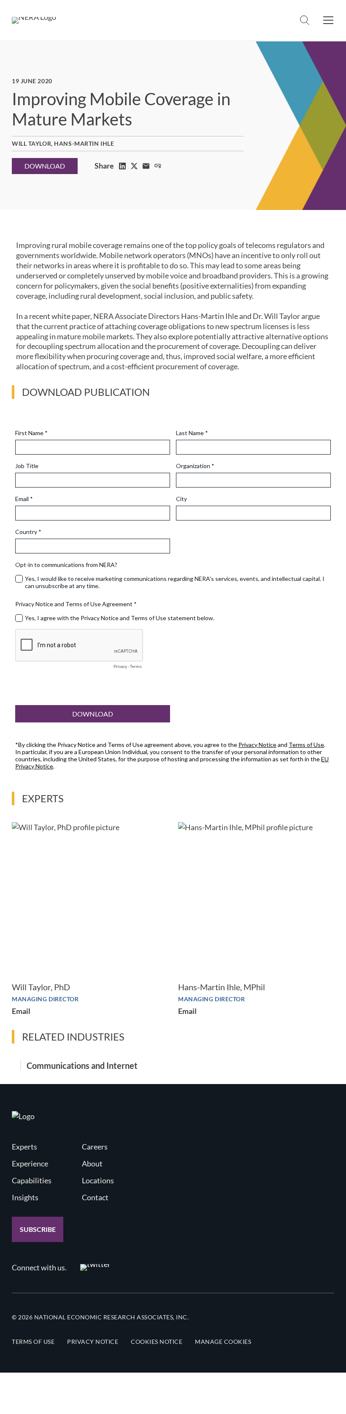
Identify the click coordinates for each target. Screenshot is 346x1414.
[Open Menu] (328, 20)
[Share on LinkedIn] (122, 166)
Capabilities (31, 1180)
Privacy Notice (92, 1341)
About (92, 1163)
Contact (95, 1197)
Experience (30, 1163)
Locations (98, 1180)
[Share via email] (146, 166)
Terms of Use (33, 1341)
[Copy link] (157, 166)
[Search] (305, 20)
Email (21, 1011)
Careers (95, 1146)
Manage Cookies (223, 1341)
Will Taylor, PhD (41, 987)
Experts (24, 1146)
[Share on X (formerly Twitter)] (134, 166)
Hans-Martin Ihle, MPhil (221, 987)
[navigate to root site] (23, 1116)
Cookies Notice (156, 1341)
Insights (25, 1197)
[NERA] (34, 20)
